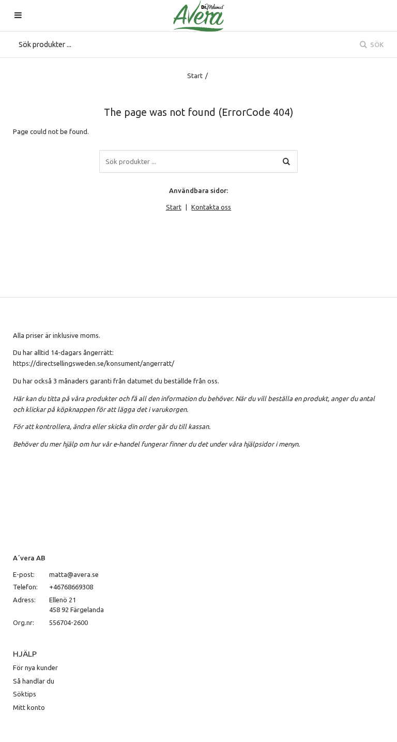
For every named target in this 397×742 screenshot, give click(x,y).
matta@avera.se (74, 574)
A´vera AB (29, 557)
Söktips (24, 694)
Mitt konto (29, 707)
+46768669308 (71, 586)
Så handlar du (33, 681)
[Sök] (286, 161)
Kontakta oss (211, 207)
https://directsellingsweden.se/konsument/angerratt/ (93, 363)
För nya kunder (35, 667)
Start (195, 75)
